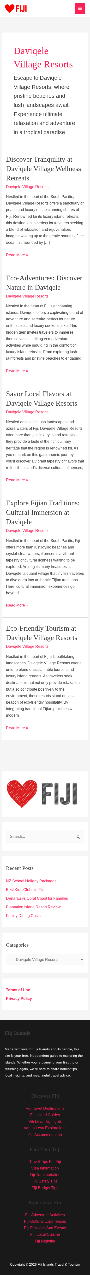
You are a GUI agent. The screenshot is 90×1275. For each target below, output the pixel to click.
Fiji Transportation (45, 1175)
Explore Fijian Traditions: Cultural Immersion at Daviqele (43, 512)
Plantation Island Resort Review (33, 907)
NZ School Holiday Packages (31, 881)
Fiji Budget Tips (45, 1188)
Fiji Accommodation (45, 1135)
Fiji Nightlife (45, 1241)
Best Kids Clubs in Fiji (25, 890)
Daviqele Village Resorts (27, 187)
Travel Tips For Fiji (45, 1162)
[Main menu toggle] (80, 8)
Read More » (17, 255)
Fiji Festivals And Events (45, 1228)
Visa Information (45, 1168)
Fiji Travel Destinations (45, 1108)
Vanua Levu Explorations (45, 1128)
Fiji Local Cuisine (45, 1234)
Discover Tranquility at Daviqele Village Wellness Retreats (43, 168)
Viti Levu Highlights (45, 1121)
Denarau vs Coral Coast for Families (37, 898)
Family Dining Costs (23, 916)
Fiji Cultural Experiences (45, 1221)
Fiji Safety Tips (45, 1181)
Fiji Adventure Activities (45, 1215)
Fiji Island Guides (45, 1115)
